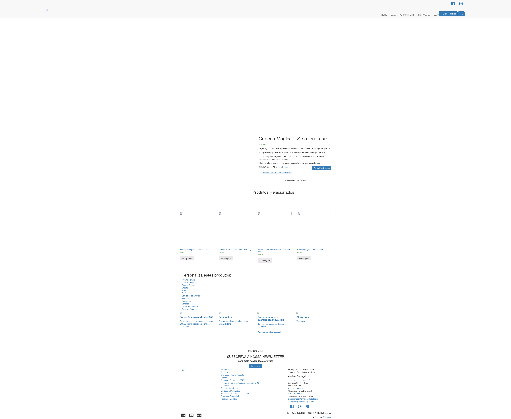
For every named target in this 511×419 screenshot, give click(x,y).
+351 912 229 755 (296, 393)
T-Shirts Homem (188, 279)
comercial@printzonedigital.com (301, 401)
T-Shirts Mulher (188, 282)
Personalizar (406, 14)
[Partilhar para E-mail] (327, 183)
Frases (285, 167)
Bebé (184, 293)
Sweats (185, 287)
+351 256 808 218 (296, 388)
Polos (184, 290)
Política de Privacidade (230, 396)
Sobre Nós (225, 369)
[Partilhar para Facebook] (315, 183)
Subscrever (255, 366)
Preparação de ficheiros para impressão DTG (240, 382)
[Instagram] (461, 3)
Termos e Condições (229, 388)
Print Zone (327, 417)
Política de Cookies (229, 398)
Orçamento (225, 377)
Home (384, 14)
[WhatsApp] (5, 343)
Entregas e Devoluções (230, 390)
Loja (393, 14)
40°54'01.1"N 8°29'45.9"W (299, 380)
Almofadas (186, 301)
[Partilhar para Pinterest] (323, 183)
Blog (436, 14)
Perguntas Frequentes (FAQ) (233, 380)
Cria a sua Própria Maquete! (232, 375)
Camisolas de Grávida (191, 295)
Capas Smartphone (190, 306)
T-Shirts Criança (188, 285)
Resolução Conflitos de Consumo (235, 393)
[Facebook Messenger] (308, 406)
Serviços (224, 372)
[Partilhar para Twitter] (319, 183)
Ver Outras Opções (322, 168)
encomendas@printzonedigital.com (303, 398)
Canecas (185, 303)
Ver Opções (187, 258)
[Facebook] (453, 3)
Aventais (185, 298)
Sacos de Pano (188, 309)
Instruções (424, 14)
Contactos (225, 385)
